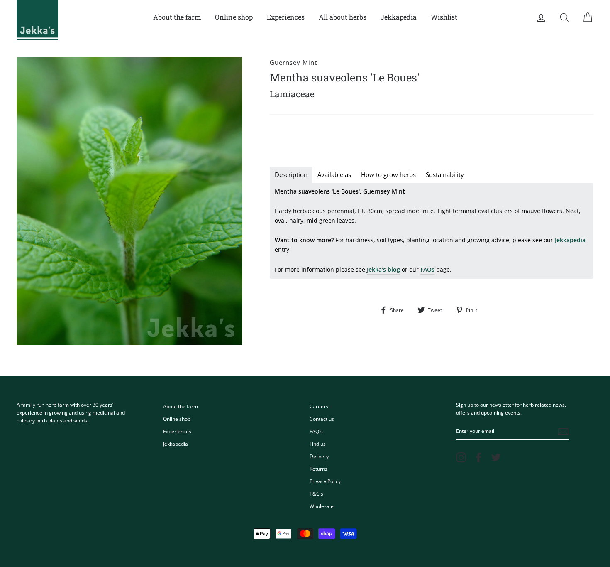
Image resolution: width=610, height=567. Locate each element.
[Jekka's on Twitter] (496, 457)
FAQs (427, 269)
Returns (318, 468)
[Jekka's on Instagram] (461, 457)
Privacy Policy (325, 481)
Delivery (319, 456)
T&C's (316, 493)
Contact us (322, 418)
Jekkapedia (399, 16)
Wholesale (322, 506)
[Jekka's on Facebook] (478, 457)
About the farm (177, 16)
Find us (318, 443)
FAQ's (316, 431)
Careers (319, 406)
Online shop (234, 16)
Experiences (286, 16)
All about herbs (342, 16)
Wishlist (444, 16)
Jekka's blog (383, 269)
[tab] (291, 175)
